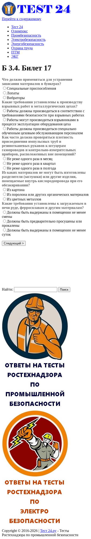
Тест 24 (17, 27)
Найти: (7, 289)
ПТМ (15, 52)
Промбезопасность (26, 35)
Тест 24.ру (48, 531)
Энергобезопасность (27, 44)
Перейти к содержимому (21, 19)
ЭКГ (14, 56)
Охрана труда (22, 48)
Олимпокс (19, 31)
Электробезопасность (28, 40)
